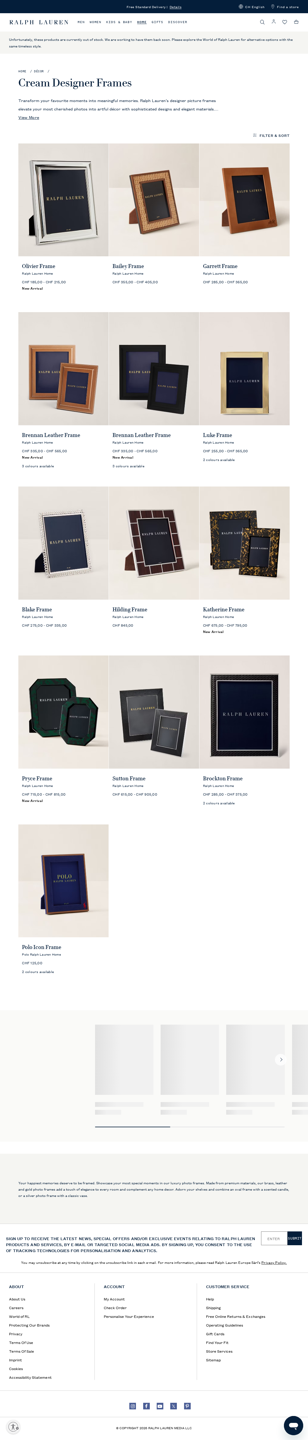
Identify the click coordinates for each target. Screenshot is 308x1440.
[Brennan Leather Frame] (63, 368)
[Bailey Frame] (154, 200)
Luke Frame (217, 435)
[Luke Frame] (244, 368)
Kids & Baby (119, 22)
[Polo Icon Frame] (63, 881)
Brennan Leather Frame (51, 435)
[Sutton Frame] (154, 712)
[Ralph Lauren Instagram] (132, 1406)
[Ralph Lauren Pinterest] (187, 1406)
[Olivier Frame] (63, 200)
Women (96, 22)
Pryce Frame (37, 778)
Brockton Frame (223, 778)
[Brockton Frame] (244, 712)
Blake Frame (37, 609)
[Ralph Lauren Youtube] (160, 1406)
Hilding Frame (129, 609)
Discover (177, 22)
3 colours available (38, 465)
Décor (39, 71)
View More (28, 117)
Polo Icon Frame (41, 947)
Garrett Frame (220, 266)
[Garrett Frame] (244, 200)
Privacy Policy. (274, 1262)
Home (142, 22)
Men (81, 22)
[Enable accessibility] (13, 1427)
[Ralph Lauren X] (173, 1406)
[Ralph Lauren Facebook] (146, 1406)
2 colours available (219, 459)
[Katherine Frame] (244, 543)
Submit (295, 1238)
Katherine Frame (224, 609)
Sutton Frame (129, 778)
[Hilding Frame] (154, 543)
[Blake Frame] (63, 543)
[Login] (274, 22)
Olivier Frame (38, 266)
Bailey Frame (128, 266)
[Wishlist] (284, 22)
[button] (252, 6)
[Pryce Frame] (63, 712)
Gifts (158, 22)
